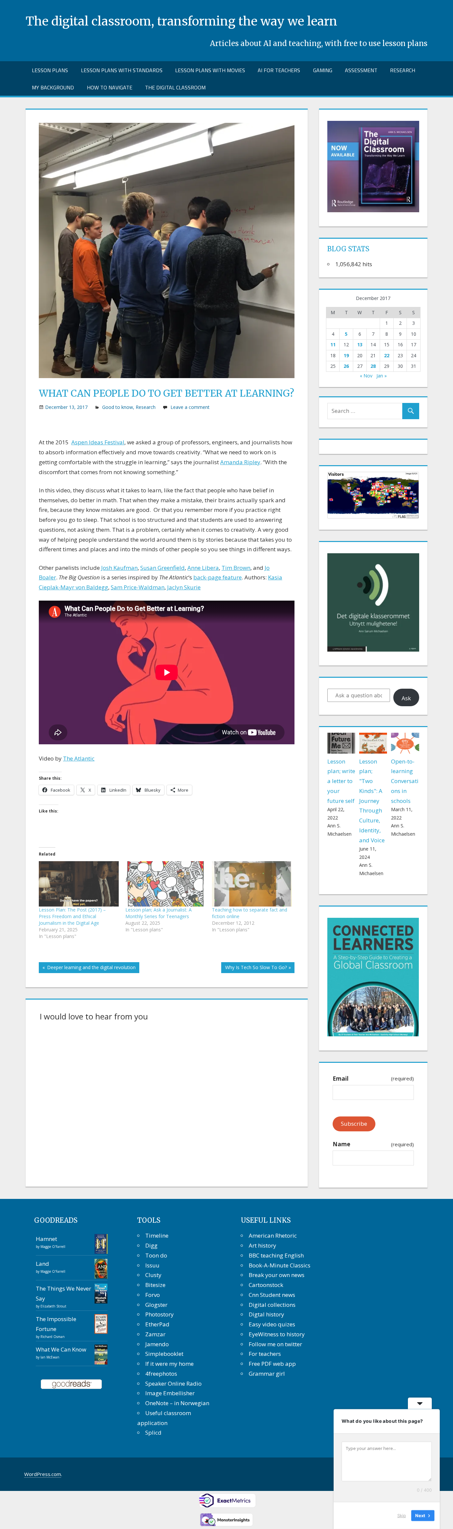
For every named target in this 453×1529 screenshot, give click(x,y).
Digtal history (266, 1314)
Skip (401, 1515)
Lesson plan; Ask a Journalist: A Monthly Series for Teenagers (158, 913)
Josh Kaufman (119, 567)
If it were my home (169, 1363)
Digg (151, 1245)
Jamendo (157, 1344)
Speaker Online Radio (173, 1383)
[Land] (101, 1276)
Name (373, 1144)
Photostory (159, 1314)
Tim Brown (236, 567)
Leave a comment (190, 407)
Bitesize (155, 1285)
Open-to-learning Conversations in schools (405, 781)
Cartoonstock (266, 1285)
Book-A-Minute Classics (279, 1265)
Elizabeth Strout (53, 1306)
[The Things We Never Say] (101, 1301)
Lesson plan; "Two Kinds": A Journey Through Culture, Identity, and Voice (372, 801)
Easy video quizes (272, 1324)
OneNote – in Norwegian (177, 1403)
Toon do (156, 1255)
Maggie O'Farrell (52, 1246)
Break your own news (276, 1275)
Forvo (152, 1295)
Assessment (361, 70)
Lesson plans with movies (210, 70)
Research (402, 70)
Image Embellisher (170, 1393)
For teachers (265, 1353)
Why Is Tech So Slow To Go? (256, 968)
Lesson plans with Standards (121, 70)
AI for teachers (279, 70)
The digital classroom (175, 87)
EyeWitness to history (277, 1334)
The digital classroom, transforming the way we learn (181, 21)
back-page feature (217, 577)
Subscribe (354, 1123)
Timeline (156, 1235)
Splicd (153, 1432)
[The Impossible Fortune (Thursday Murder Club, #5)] (101, 1331)
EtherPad (157, 1324)
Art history (262, 1245)
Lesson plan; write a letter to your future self (341, 781)
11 (333, 344)
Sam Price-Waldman (137, 587)
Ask (406, 698)
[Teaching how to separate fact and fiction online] (252, 884)
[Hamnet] (101, 1252)
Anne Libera (203, 567)
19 (346, 355)
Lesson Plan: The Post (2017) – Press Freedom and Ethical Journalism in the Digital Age (72, 916)
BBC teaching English (276, 1255)
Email (373, 1078)
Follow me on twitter (275, 1344)
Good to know (117, 407)
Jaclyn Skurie (184, 587)
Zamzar (155, 1334)
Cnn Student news (272, 1295)
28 (373, 366)
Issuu (152, 1265)
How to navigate (109, 87)
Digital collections (272, 1304)
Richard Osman (52, 1336)
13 (359, 344)
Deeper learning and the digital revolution (90, 968)
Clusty (153, 1275)
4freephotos (161, 1373)
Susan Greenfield (162, 567)
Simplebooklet (164, 1353)
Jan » (381, 375)
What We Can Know (61, 1349)
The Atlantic (79, 758)
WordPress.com (42, 1474)
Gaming (322, 70)
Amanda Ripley (240, 462)
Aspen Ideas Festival (97, 442)
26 (346, 366)
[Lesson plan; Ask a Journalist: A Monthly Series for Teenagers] (165, 884)
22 (386, 355)
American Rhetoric (273, 1235)
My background (53, 87)
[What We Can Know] (101, 1363)
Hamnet (46, 1239)
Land (42, 1263)
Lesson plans (50, 70)
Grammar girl (267, 1373)
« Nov (366, 375)
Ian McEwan (49, 1357)
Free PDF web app (272, 1363)
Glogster (156, 1304)
